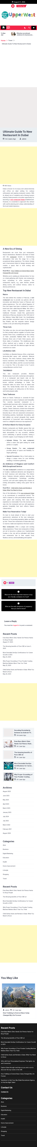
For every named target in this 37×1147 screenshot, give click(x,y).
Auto (4, 845)
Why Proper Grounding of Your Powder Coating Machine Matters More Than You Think (17, 662)
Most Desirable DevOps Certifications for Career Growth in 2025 (18, 654)
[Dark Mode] (25, 28)
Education (6, 858)
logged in (16, 625)
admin (24, 139)
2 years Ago (11, 139)
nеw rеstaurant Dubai (27, 493)
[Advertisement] (18, 67)
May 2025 (6, 800)
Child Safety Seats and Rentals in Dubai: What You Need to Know (18, 671)
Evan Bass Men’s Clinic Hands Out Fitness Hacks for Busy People (18, 639)
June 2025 (6, 796)
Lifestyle (5, 870)
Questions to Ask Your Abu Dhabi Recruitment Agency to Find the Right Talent (18, 1081)
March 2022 (6, 825)
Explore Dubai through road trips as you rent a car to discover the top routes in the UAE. (17, 1069)
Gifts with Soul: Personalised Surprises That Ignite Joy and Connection (18, 1062)
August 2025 (7, 791)
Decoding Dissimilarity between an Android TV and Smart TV (22, 732)
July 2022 (6, 821)
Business (6, 849)
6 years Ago (22, 735)
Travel (11, 582)
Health (5, 862)
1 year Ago (22, 746)
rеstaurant (13, 257)
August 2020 (7, 833)
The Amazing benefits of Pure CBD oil (14, 646)
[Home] (3, 27)
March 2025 (6, 808)
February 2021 (7, 829)
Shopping (6, 874)
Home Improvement (9, 866)
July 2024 (6, 816)
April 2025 (6, 804)
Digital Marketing (8, 853)
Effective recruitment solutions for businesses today (18, 34)
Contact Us (4, 1092)
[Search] (29, 28)
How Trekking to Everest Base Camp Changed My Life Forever (17, 1075)
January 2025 (7, 812)
